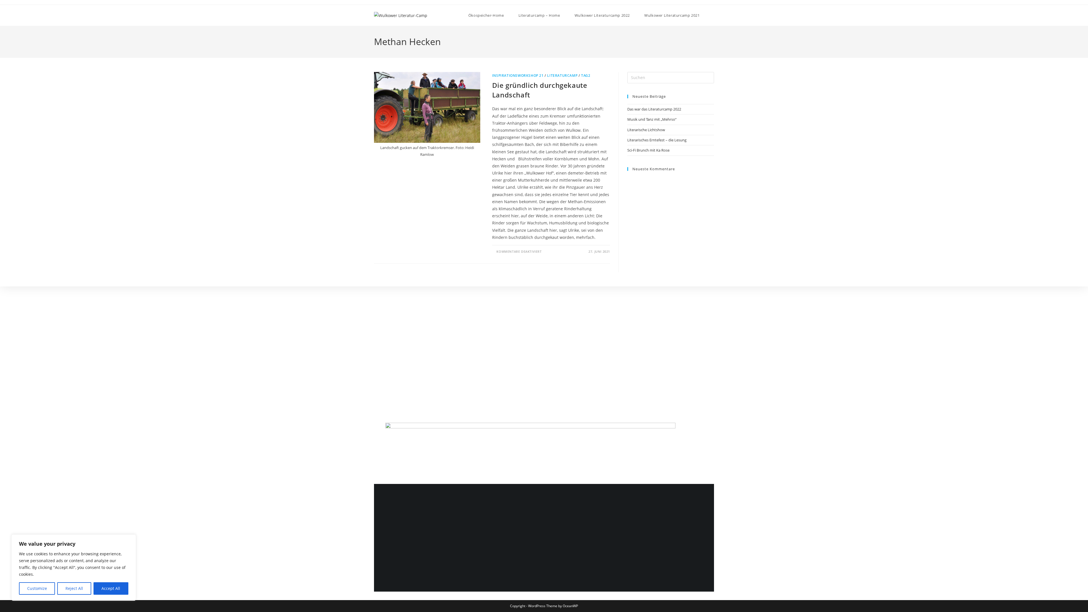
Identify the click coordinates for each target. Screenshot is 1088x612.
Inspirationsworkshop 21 (518, 75)
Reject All (74, 588)
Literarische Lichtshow (646, 129)
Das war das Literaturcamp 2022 (654, 109)
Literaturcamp (562, 75)
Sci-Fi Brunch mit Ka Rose (648, 150)
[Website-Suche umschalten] (712, 15)
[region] (73, 567)
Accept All (110, 588)
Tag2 (585, 75)
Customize (37, 588)
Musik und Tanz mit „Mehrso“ (652, 119)
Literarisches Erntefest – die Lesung (657, 140)
